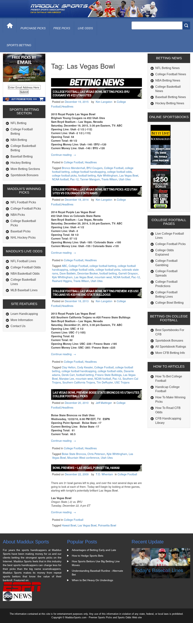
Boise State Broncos (74, 454)
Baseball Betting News (170, 97)
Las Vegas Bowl (128, 175)
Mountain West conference (83, 457)
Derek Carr (68, 375)
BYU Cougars (95, 168)
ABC (64, 266)
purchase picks (33, 28)
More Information (22, 320)
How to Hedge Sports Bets (87, 555)
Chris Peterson (96, 454)
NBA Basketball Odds (25, 273)
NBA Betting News (167, 80)
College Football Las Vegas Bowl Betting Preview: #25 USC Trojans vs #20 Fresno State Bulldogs (96, 293)
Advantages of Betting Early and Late (94, 550)
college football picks (64, 175)
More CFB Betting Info (170, 352)
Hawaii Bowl (69, 525)
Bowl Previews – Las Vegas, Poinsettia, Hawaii (86, 468)
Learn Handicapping (24, 313)
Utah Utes (125, 179)
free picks (61, 28)
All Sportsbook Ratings (170, 346)
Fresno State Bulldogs (108, 375)
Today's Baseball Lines (158, 569)
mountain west (103, 277)
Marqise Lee (66, 378)
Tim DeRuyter (104, 382)
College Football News (170, 74)
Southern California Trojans (78, 382)
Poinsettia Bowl (107, 525)
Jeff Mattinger (104, 403)
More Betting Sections (25, 169)
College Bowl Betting (169, 302)
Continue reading (64, 155)
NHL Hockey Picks (23, 237)
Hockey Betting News (169, 103)
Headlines (67, 106)
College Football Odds (26, 267)
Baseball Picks (21, 231)
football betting (87, 175)
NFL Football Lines (23, 261)
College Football (73, 162)
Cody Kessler (85, 367)
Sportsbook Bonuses (24, 175)
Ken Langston (104, 102)
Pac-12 (74, 179)
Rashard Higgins (62, 281)
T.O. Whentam (104, 474)
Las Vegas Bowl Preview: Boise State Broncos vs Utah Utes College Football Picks (96, 394)
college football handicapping (88, 172)
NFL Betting (18, 123)
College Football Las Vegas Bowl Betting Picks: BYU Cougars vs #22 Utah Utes (91, 93)
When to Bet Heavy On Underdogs (92, 580)
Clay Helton (69, 367)
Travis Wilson (109, 179)
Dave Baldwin (68, 273)
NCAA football (60, 179)
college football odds (119, 172)
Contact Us (18, 326)
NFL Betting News (167, 68)
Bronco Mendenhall (73, 168)
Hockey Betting (21, 162)
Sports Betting (19, 45)
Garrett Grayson (128, 273)
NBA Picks (18, 214)
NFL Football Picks (23, 202)
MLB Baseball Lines (24, 290)
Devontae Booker (87, 273)
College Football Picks (26, 208)
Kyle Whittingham (107, 175)
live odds (85, 28)
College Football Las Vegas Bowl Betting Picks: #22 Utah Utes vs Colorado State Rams (95, 191)
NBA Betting (19, 139)
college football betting (103, 266)
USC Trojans (121, 382)
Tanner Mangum (90, 179)
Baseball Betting (22, 156)
